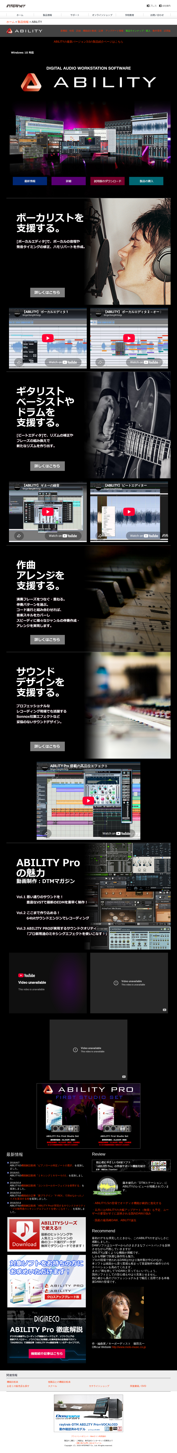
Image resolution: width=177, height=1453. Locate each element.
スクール (52, 1386)
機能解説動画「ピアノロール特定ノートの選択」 (47, 1165)
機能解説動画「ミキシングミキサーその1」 (45, 1175)
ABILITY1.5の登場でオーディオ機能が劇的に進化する (128, 1203)
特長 (71, 30)
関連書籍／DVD (138, 1386)
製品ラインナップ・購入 (138, 30)
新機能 (63, 30)
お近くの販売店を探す (18, 1386)
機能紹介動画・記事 (93, 30)
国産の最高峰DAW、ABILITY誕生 (115, 1220)
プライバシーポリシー (79, 1436)
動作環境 (157, 30)
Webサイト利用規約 (98, 1436)
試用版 (167, 30)
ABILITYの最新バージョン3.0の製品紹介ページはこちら (88, 41)
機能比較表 (12, 1382)
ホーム (10, 21)
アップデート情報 (114, 30)
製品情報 (23, 21)
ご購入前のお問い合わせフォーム (88, 1443)
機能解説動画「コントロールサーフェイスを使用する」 (51, 1185)
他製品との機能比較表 (59, 1382)
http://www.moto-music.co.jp (129, 1347)
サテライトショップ (99, 1386)
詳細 (78, 30)
